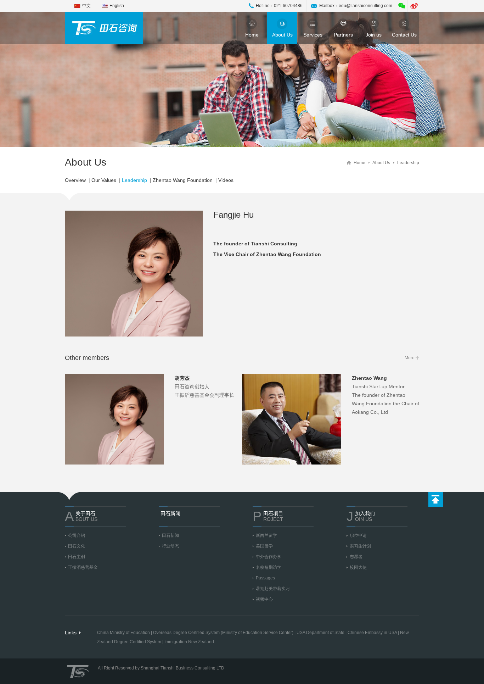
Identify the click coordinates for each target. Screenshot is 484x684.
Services (312, 35)
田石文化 (76, 546)
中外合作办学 (268, 556)
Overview (75, 180)
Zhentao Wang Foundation (183, 180)
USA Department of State (320, 632)
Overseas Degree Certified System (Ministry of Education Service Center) (223, 632)
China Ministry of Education (123, 632)
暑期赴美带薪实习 (273, 588)
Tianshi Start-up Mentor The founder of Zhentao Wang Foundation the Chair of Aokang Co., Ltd (385, 395)
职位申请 (358, 535)
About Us (282, 35)
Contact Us (404, 35)
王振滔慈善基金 (83, 567)
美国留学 (264, 546)
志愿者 (356, 556)
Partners (343, 35)
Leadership (408, 162)
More (410, 357)
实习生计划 (360, 546)
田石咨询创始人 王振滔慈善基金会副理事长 (204, 386)
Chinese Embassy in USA (372, 632)
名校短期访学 (268, 567)
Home (252, 35)
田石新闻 (170, 535)
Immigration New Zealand (189, 641)
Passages (265, 577)
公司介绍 (76, 535)
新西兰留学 (266, 535)
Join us (374, 35)
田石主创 (76, 556)
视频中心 (264, 599)
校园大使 (358, 567)
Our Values (103, 180)
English (116, 5)
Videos (225, 180)
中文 (86, 5)
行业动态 (170, 546)
